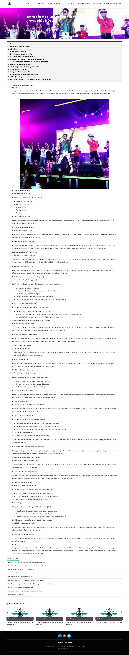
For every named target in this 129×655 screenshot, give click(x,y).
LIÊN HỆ (71, 4)
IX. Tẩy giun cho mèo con (18, 69)
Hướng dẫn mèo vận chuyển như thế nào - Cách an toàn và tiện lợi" (26, 591)
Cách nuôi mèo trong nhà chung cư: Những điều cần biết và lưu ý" (26, 580)
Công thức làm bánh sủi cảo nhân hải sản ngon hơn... (49, 624)
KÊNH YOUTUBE (84, 4)
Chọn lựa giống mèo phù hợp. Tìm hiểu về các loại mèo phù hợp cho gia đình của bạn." (31, 584)
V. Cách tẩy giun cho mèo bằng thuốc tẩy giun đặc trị (27, 59)
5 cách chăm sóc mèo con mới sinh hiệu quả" (20, 576)
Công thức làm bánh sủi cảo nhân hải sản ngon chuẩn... (19, 624)
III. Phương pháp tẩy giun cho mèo (21, 54)
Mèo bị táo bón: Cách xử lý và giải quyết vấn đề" (21, 569)
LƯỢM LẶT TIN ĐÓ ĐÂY (112, 4)
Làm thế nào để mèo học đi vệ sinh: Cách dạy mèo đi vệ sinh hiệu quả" (27, 565)
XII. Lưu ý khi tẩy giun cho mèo (20, 77)
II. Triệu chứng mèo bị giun (18, 51)
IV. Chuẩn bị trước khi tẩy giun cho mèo (22, 56)
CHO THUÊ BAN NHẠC (55, 4)
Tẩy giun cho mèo (17, 91)
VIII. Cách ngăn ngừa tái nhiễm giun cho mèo (24, 67)
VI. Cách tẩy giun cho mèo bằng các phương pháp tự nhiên (29, 62)
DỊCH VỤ (41, 4)
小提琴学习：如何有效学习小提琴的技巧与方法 (108, 624)
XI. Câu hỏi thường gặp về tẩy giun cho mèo (24, 74)
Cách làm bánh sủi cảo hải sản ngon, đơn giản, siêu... (79, 624)
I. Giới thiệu (13, 49)
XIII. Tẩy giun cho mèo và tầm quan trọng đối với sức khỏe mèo (30, 79)
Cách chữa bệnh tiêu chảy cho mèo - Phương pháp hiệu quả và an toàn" (27, 562)
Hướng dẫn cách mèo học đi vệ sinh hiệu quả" (20, 587)
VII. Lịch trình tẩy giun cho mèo (20, 64)
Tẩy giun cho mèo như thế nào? (20, 46)
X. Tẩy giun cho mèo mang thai (20, 72)
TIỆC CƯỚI (97, 4)
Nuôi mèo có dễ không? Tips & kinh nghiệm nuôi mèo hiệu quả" (25, 573)
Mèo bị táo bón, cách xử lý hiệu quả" (18, 594)
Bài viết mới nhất (13, 559)
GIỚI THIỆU (30, 4)
